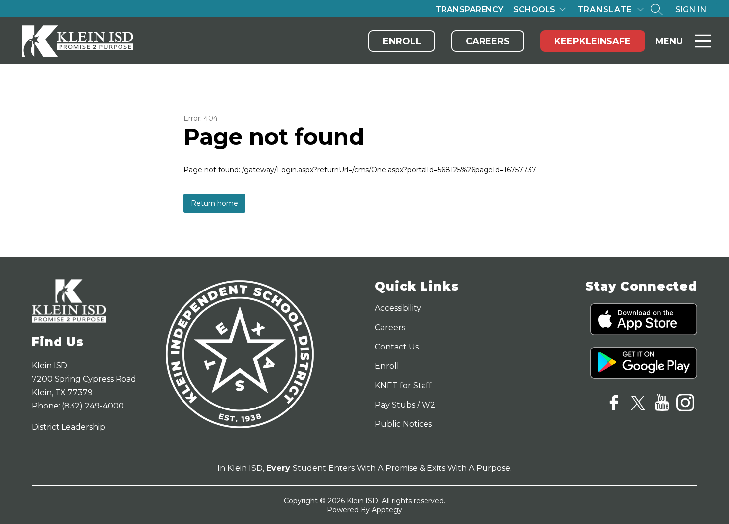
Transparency (469, 9)
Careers (488, 41)
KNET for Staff (403, 385)
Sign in (690, 9)
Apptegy (387, 509)
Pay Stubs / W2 (405, 404)
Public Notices (403, 424)
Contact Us (397, 346)
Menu (669, 41)
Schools (534, 9)
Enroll (402, 41)
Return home (214, 203)
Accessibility (398, 308)
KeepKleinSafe (592, 41)
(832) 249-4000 (93, 405)
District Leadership (68, 427)
